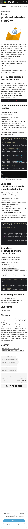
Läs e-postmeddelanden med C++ (12, 63)
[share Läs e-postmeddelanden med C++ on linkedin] (10, 386)
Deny (19, 524)
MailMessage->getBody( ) (18, 127)
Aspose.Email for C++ (7, 83)
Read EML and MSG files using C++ (10, 362)
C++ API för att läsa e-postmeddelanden (14, 61)
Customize (8, 524)
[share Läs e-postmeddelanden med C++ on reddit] (13, 386)
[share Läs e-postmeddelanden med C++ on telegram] (21, 386)
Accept (14, 520)
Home (3, 6)
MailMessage (6, 119)
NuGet (3, 95)
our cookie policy (11, 517)
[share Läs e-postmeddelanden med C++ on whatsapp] (19, 386)
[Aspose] (9, 2)
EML (21, 48)
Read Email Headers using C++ (9, 367)
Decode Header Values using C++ (9, 359)
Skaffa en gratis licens (8, 72)
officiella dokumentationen (8, 336)
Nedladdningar (10, 97)
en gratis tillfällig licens (11, 302)
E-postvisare (6, 310)
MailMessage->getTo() (8, 125)
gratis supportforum (9, 340)
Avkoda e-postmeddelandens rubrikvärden (14, 70)
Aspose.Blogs (8, 11)
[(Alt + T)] (7, 6)
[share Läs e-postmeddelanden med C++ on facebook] (16, 386)
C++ (16, 58)
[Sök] (26, 2)
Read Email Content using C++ (8, 365)
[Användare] (23, 2)
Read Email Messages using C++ (9, 370)
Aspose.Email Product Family (8, 356)
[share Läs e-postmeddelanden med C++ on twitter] (7, 386)
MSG (2, 50)
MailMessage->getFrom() (14, 123)
